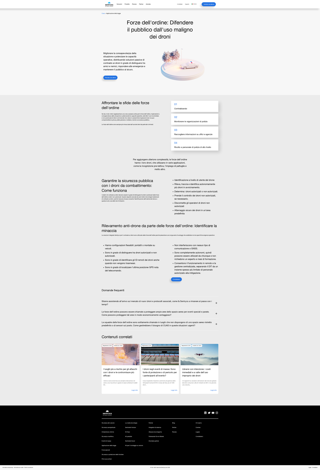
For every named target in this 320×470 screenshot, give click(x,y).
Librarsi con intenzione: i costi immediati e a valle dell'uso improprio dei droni (196, 372)
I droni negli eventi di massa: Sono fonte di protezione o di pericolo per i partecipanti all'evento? (160, 372)
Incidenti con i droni (118, 345)
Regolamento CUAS (107, 345)
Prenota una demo (208, 4)
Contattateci (176, 279)
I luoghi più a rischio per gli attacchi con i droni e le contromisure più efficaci (120, 372)
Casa (103, 13)
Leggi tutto (134, 391)
